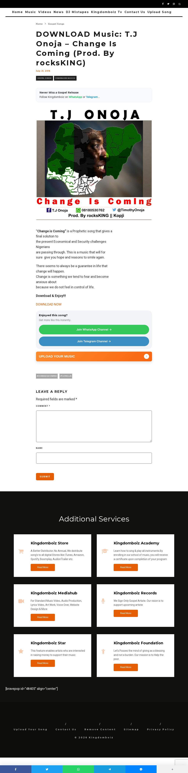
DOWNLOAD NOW (49, 304)
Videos (44, 12)
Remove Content (100, 729)
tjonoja (66, 376)
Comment (43, 406)
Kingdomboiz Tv (106, 12)
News (59, 12)
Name (39, 448)
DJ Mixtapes (77, 12)
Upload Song (159, 12)
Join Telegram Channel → (94, 341)
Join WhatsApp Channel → (94, 329)
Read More (42, 567)
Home (17, 12)
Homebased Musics (65, 78)
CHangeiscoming (47, 376)
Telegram (92, 97)
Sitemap (131, 729)
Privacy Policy (160, 729)
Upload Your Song (31, 729)
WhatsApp (76, 97)
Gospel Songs (44, 78)
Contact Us (134, 12)
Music (30, 12)
